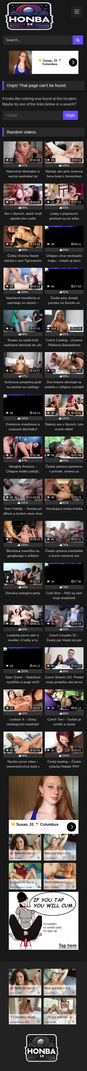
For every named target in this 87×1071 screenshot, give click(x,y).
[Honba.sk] (35, 17)
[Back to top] (73, 1057)
